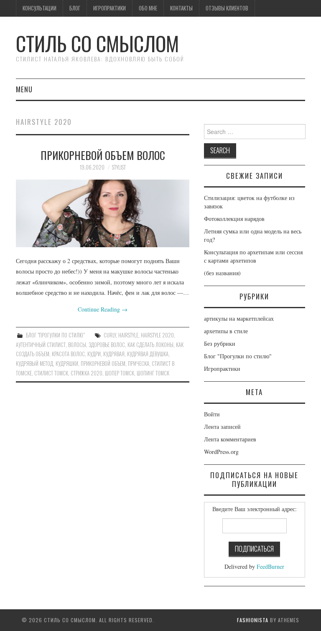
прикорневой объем (103, 363)
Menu (24, 89)
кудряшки (67, 363)
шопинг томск (153, 373)
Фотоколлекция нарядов (234, 219)
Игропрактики (109, 8)
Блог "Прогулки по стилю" (55, 335)
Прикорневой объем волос (103, 155)
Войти (212, 414)
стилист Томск (51, 373)
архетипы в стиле (226, 331)
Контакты (181, 8)
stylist (119, 167)
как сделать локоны (150, 345)
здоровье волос (107, 345)
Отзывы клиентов (227, 8)
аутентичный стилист (41, 345)
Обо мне (148, 8)
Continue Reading (102, 309)
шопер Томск (119, 373)
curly (110, 335)
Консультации (39, 8)
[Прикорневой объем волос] (102, 213)
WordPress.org (221, 452)
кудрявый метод (34, 363)
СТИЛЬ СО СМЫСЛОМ (97, 43)
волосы (77, 345)
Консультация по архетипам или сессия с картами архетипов (253, 256)
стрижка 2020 (86, 373)
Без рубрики (219, 343)
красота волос (68, 354)
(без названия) (222, 273)
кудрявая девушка (147, 354)
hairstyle (128, 335)
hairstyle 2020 (157, 335)
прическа (138, 363)
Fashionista (252, 620)
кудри (94, 354)
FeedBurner (270, 566)
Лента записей (222, 427)
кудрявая (114, 354)
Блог (74, 8)
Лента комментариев (230, 439)
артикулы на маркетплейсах (239, 318)
